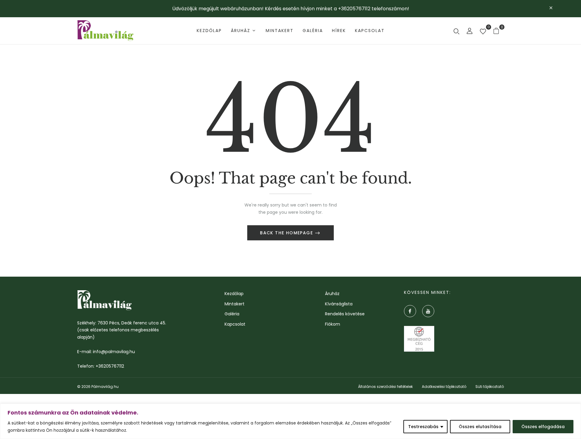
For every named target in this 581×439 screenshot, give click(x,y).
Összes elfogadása (543, 427)
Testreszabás (423, 427)
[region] (290, 421)
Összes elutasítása (480, 427)
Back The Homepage (287, 233)
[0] (483, 32)
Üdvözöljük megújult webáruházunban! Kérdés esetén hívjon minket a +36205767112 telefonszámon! (290, 8)
